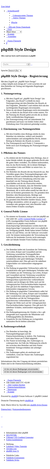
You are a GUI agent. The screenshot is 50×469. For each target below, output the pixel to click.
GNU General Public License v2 (32, 219)
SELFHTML (11, 435)
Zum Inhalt (5, 6)
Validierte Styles (12, 460)
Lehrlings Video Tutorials (16, 446)
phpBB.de (29, 400)
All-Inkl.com (11, 449)
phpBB (14, 396)
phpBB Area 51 (12, 451)
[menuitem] (22, 15)
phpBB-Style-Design (38, 405)
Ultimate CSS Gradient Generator (19, 437)
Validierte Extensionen (15, 458)
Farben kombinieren (14, 440)
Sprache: (4, 70)
